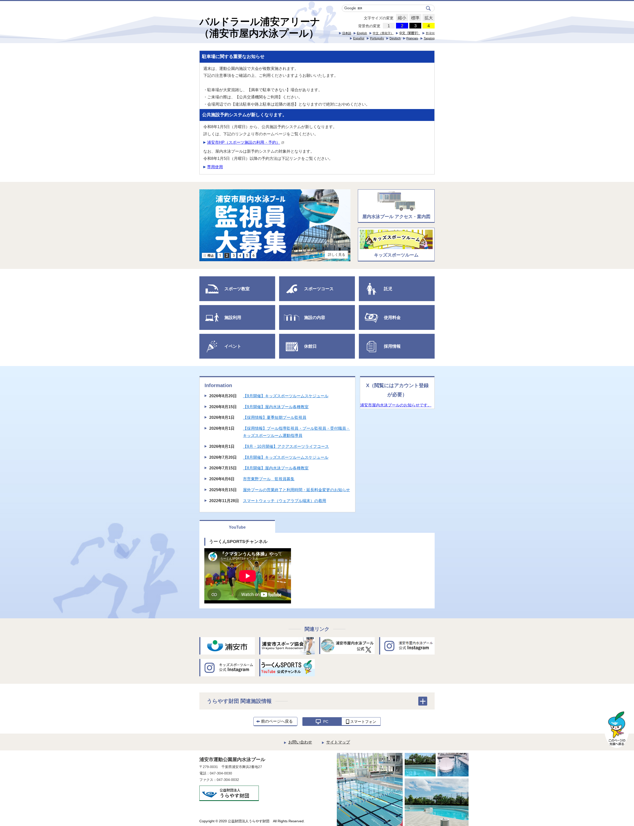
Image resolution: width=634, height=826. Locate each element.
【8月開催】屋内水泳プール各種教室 (276, 468)
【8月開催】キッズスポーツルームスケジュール (285, 457)
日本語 (346, 33)
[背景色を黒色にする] (415, 26)
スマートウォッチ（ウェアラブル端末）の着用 (284, 501)
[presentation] (220, 255)
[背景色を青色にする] (402, 26)
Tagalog (429, 38)
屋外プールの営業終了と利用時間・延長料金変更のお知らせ (296, 490)
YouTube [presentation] (237, 527)
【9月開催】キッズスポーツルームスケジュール (285, 396)
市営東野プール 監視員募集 (268, 479)
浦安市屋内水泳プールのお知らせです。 (395, 405)
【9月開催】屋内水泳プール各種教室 (276, 407)
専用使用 (215, 167)
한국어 (430, 33)
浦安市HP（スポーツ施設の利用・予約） (243, 142)
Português (377, 38)
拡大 (428, 18)
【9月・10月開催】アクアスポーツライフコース (286, 446)
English (362, 33)
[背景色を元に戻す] (389, 26)
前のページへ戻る (277, 721)
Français (412, 38)
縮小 (401, 18)
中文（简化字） (383, 33)
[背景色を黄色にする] (429, 26)
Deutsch (395, 38)
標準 (414, 18)
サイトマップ (338, 742)
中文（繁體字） (409, 33)
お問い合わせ (300, 742)
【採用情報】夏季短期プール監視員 (274, 417)
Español (358, 38)
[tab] (220, 255)
